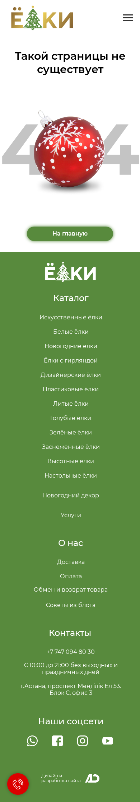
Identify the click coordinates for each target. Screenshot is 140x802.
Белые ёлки (71, 331)
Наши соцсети (71, 721)
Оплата (71, 576)
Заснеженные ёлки (71, 446)
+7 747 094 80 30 (71, 651)
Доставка (71, 562)
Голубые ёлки (70, 418)
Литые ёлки (71, 403)
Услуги (71, 515)
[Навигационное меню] (128, 18)
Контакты (70, 633)
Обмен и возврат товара (71, 589)
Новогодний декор (70, 495)
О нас (70, 543)
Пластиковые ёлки (71, 389)
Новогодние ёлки (71, 346)
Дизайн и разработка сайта (61, 778)
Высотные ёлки (70, 461)
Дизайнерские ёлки (71, 375)
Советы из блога (70, 605)
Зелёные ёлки (71, 432)
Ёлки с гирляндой (71, 360)
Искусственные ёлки (70, 317)
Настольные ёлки (71, 475)
